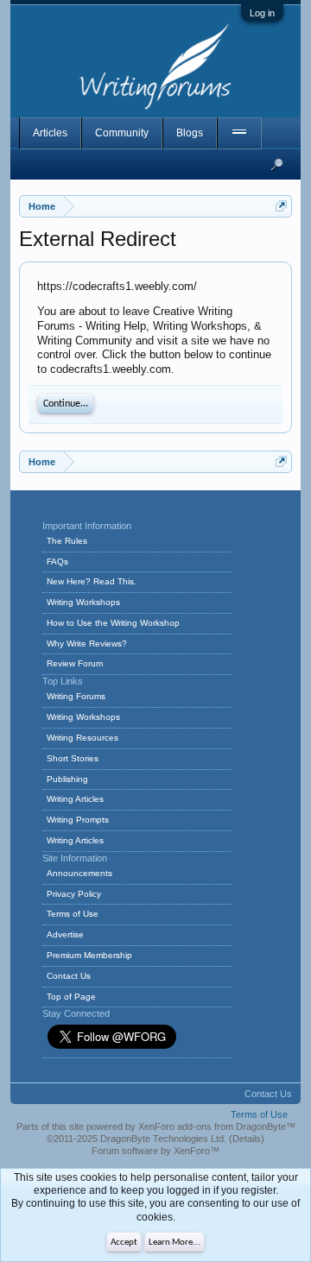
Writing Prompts (78, 819)
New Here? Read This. (91, 581)
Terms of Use (72, 913)
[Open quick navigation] (281, 205)
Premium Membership (89, 955)
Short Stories (72, 758)
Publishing (67, 779)
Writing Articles (75, 799)
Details (246, 1138)
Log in (262, 13)
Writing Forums (76, 696)
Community (122, 133)
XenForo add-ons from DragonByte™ (216, 1126)
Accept (124, 1242)
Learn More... (174, 1242)
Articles (50, 133)
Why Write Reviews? (87, 643)
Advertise (65, 934)
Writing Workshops (83, 602)
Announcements (79, 873)
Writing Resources (82, 737)
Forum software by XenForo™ (155, 1150)
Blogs (189, 133)
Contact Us (69, 976)
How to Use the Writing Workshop (113, 623)
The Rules (67, 541)
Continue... (65, 404)
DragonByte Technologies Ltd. (163, 1138)
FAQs (57, 561)
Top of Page (71, 996)
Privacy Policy (74, 894)
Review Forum (75, 663)
